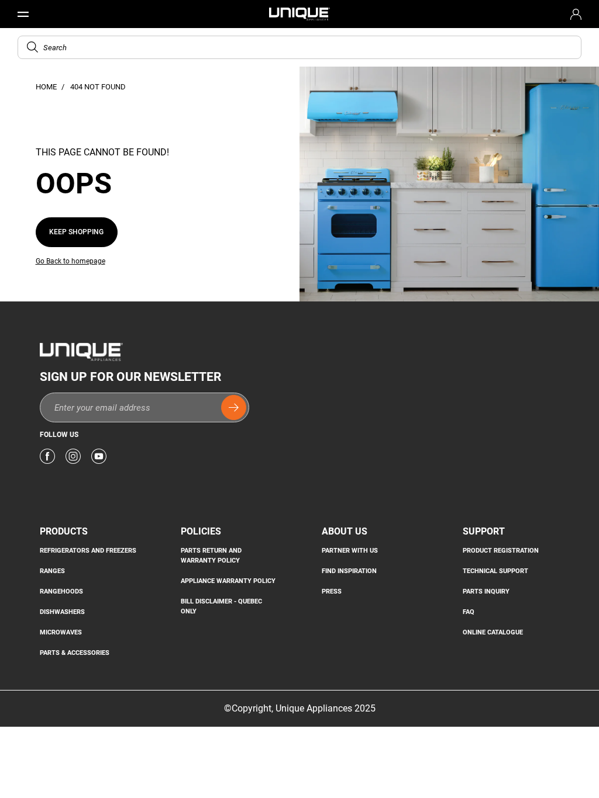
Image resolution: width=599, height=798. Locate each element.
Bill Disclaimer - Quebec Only (221, 606)
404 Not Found (98, 86)
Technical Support (495, 571)
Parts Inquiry (486, 591)
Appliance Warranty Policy (228, 581)
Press (332, 591)
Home (47, 86)
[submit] (233, 407)
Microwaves (61, 632)
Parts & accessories (74, 652)
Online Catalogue (493, 632)
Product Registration (501, 550)
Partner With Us (350, 550)
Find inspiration (349, 571)
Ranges (52, 571)
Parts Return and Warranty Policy (211, 555)
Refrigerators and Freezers (88, 550)
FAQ (468, 612)
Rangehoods (61, 591)
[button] (32, 47)
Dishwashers (62, 612)
